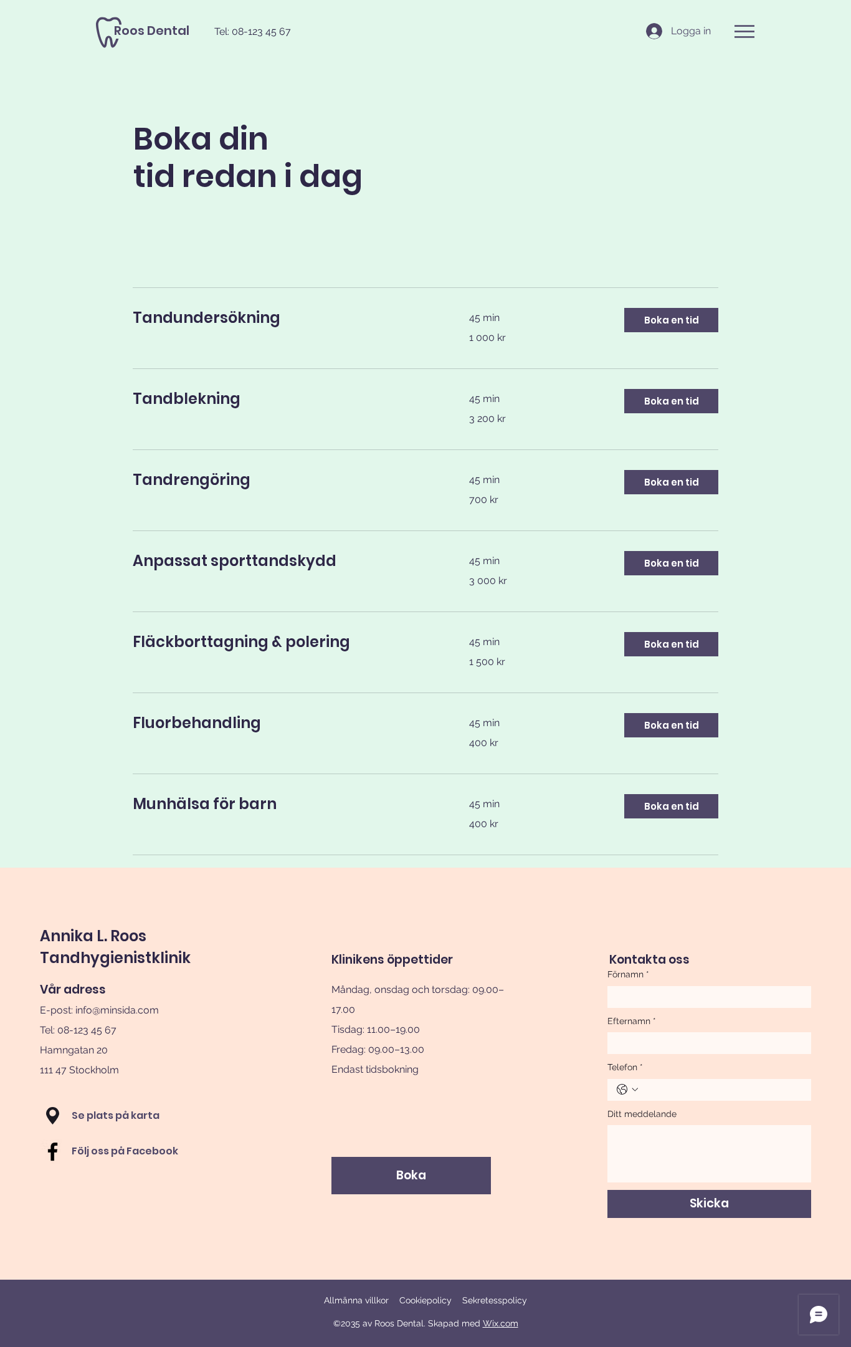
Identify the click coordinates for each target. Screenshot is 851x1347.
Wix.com (500, 1323)
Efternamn (631, 1021)
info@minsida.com (117, 1010)
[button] (744, 31)
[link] (286, 318)
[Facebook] (52, 1151)
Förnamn (628, 974)
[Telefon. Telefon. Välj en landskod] (627, 1089)
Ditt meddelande (642, 1114)
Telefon (625, 1067)
